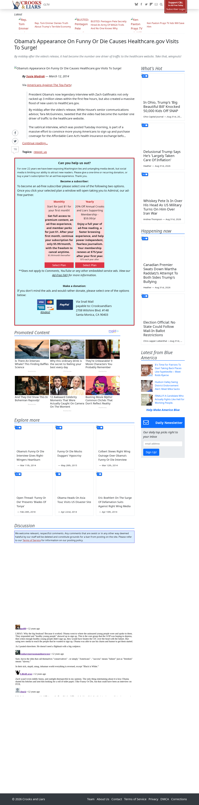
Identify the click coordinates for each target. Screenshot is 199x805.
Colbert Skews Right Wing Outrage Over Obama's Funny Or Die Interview (114, 456)
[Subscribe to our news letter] (156, 4)
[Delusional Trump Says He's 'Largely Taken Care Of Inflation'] (163, 135)
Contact (116, 799)
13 (17, 427)
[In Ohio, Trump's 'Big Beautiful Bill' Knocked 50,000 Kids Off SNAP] (163, 86)
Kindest (45, 312)
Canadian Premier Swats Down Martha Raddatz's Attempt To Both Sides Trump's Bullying (160, 273)
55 (58, 427)
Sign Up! (151, 452)
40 (143, 76)
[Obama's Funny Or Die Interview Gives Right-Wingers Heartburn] (33, 436)
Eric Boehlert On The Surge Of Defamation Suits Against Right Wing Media (115, 502)
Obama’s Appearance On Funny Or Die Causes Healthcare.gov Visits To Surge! (96, 44)
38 (143, 174)
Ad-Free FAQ (60, 275)
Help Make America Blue (163, 410)
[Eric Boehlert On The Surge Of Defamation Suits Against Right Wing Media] (115, 482)
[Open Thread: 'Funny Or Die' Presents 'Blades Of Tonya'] (33, 482)
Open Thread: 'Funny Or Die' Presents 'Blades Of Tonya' (31, 502)
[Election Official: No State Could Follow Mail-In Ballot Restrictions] (163, 306)
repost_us (40, 152)
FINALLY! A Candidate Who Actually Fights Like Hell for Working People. (169, 399)
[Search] (161, 4)
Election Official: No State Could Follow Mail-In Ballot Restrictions (159, 328)
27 (143, 125)
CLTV (46, 4)
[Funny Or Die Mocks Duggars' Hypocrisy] (74, 436)
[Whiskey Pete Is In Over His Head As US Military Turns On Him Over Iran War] (163, 184)
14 (143, 296)
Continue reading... (35, 143)
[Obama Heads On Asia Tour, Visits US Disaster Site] (74, 482)
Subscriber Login (175, 9)
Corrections (179, 799)
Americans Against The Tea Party (49, 85)
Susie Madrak (35, 76)
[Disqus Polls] (74, 583)
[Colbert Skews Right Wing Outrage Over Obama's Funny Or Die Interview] (115, 436)
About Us (103, 799)
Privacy (153, 799)
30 (17, 474)
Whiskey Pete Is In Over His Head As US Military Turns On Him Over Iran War (162, 207)
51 (98, 427)
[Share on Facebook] (15, 133)
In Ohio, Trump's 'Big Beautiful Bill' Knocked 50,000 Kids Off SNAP (161, 106)
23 (143, 238)
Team (91, 799)
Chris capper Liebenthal (155, 340)
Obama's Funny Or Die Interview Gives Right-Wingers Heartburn (30, 456)
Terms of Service (32, 540)
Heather (147, 165)
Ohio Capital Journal (153, 116)
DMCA (164, 799)
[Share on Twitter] (15, 141)
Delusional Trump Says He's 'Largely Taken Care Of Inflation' (162, 155)
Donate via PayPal (65, 304)
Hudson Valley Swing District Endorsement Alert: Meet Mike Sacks (167, 385)
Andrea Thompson (152, 219)
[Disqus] (74, 660)
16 (15, 149)
